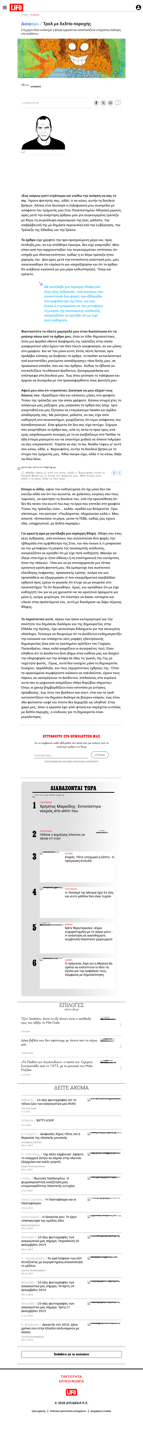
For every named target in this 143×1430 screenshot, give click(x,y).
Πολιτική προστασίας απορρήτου (68, 1411)
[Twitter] (121, 72)
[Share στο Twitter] (119, 473)
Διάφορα (35, 15)
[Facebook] (115, 72)
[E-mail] (110, 103)
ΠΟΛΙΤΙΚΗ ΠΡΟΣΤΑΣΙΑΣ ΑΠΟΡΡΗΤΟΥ (81, 761)
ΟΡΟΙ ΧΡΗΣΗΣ (51, 761)
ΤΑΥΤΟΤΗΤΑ (71, 1377)
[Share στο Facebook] (114, 473)
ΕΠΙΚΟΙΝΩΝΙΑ (71, 1381)
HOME (24, 15)
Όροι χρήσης (39, 1411)
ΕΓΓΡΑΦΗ (100, 754)
